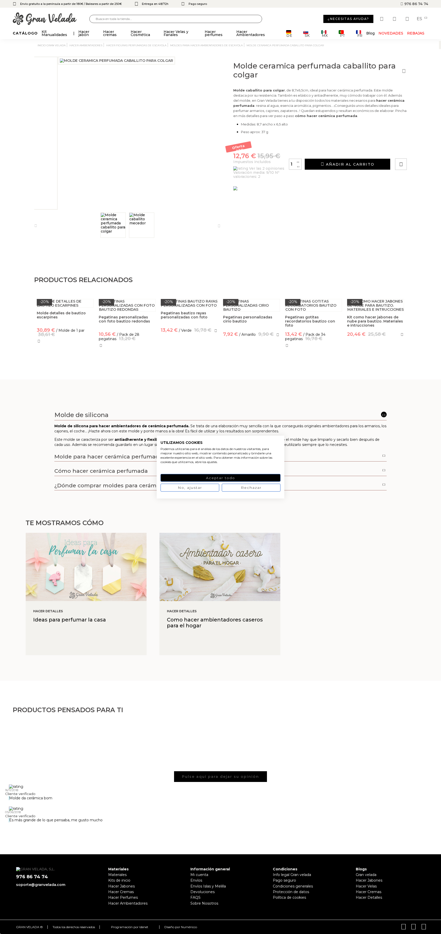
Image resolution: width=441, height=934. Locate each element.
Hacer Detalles (369, 897)
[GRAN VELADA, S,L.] (51, 19)
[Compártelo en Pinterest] (431, 150)
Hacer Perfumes (123, 897)
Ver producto (189, 353)
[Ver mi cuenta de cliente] (395, 19)
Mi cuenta (199, 874)
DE (289, 35)
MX (325, 35)
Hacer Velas (366, 886)
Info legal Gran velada (292, 874)
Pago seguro (284, 880)
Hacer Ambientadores (128, 903)
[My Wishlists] (382, 19)
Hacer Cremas (121, 892)
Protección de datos (291, 892)
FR (359, 35)
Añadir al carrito (349, 164)
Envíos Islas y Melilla (208, 886)
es (420, 19)
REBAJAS (415, 33)
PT (342, 35)
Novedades (390, 33)
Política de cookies (289, 897)
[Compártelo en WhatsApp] (420, 150)
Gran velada (366, 874)
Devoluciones (202, 892)
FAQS (195, 897)
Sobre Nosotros (204, 903)
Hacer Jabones (121, 886)
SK (307, 35)
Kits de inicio (119, 880)
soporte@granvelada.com (40, 885)
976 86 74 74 (415, 4)
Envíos (196, 880)
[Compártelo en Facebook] (426, 150)
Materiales (117, 874)
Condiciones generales (293, 886)
